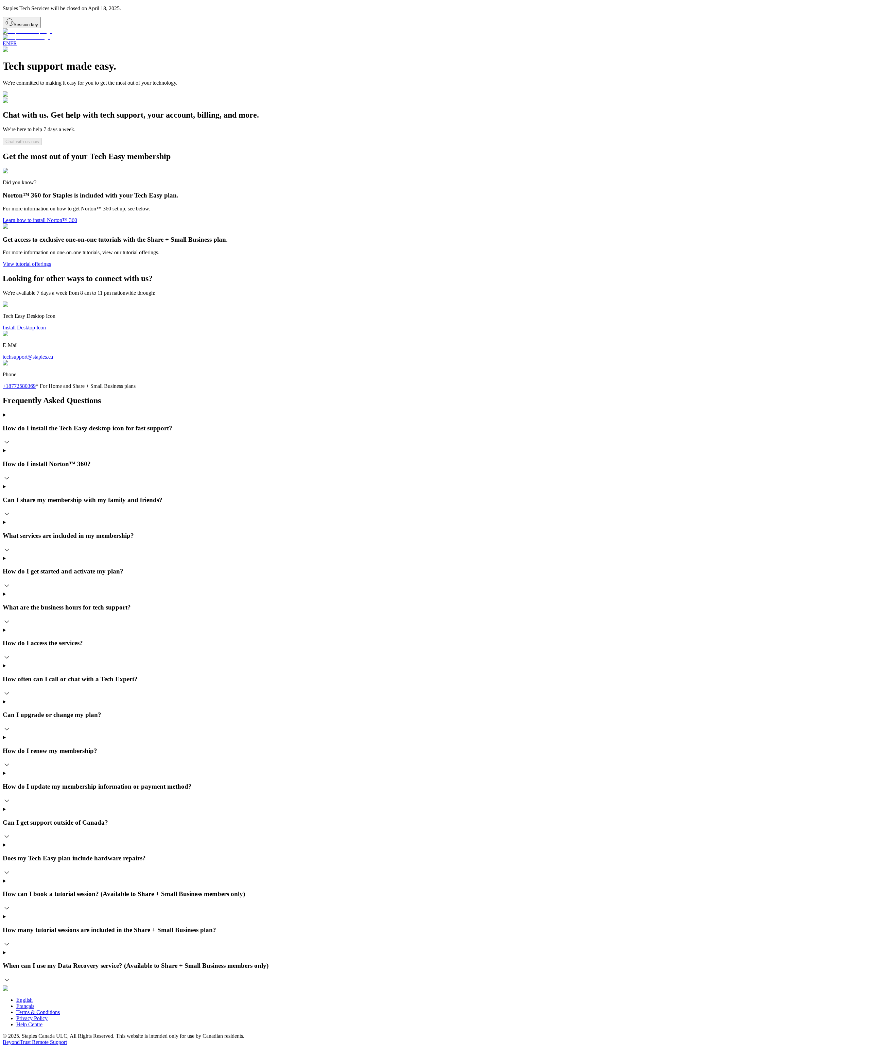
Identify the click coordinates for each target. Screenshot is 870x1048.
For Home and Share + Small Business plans (86, 386)
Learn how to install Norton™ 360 (40, 220)
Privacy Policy (32, 1018)
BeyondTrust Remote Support (35, 1042)
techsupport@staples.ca (28, 357)
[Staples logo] (435, 34)
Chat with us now (22, 141)
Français (25, 1006)
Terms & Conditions (38, 1012)
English (24, 1000)
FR (13, 43)
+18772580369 (19, 386)
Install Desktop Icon (24, 327)
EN (6, 43)
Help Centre (29, 1024)
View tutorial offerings (27, 264)
